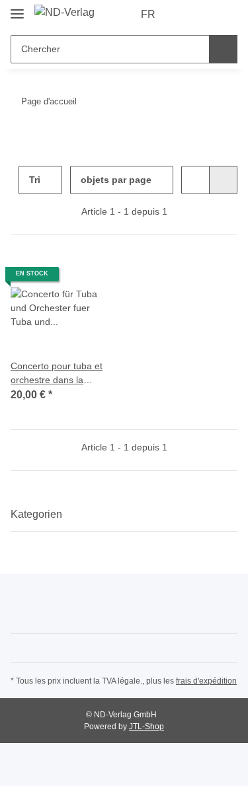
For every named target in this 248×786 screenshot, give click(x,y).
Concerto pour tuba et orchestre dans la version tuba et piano (57, 374)
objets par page (116, 179)
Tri (34, 179)
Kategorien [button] (36, 514)
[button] (185, 14)
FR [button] (148, 14)
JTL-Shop (146, 726)
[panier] (226, 14)
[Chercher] (223, 49)
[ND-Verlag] (64, 12)
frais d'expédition (206, 681)
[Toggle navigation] (17, 8)
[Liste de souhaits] (205, 14)
